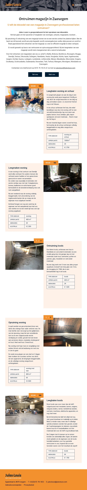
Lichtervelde (45, 59)
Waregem (57, 62)
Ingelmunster (74, 56)
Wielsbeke (75, 62)
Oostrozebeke (19, 62)
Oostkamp (10, 62)
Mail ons (52, 74)
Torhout (50, 62)
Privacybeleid (29, 485)
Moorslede (70, 59)
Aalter (49, 54)
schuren (56, 35)
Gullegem (32, 56)
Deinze (17, 56)
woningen (49, 35)
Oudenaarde (30, 62)
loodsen (72, 35)
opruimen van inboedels (58, 32)
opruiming (11, 39)
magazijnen (64, 35)
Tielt (45, 62)
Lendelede (36, 59)
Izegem (9, 59)
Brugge (78, 54)
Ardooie (55, 54)
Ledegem (28, 59)
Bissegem (71, 54)
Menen (53, 59)
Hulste (61, 56)
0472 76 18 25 (39, 68)
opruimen (29, 35)
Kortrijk (15, 59)
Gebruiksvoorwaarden (13, 485)
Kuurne (21, 59)
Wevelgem (66, 62)
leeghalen (38, 35)
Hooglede (54, 56)
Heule (48, 56)
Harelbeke (41, 56)
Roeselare (39, 62)
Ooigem (78, 59)
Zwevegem (43, 64)
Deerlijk (11, 56)
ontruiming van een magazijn (27, 39)
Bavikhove (62, 54)
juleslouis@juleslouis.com (65, 68)
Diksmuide (25, 56)
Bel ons (35, 74)
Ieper (66, 56)
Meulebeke (61, 59)
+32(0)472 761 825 (36, 482)
